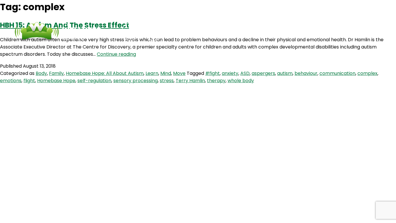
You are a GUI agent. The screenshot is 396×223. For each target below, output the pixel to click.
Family (56, 73)
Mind (165, 73)
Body (41, 73)
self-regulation (94, 80)
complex (367, 73)
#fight (212, 73)
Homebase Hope (56, 80)
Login (276, 31)
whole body (241, 80)
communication (337, 73)
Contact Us (240, 31)
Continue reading (116, 54)
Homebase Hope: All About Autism (104, 73)
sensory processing (135, 80)
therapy (216, 80)
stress (167, 80)
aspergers (263, 73)
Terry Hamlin (190, 80)
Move (179, 73)
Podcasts (198, 31)
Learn (152, 73)
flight (29, 80)
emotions (10, 80)
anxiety (230, 73)
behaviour (306, 73)
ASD (245, 73)
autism (285, 73)
